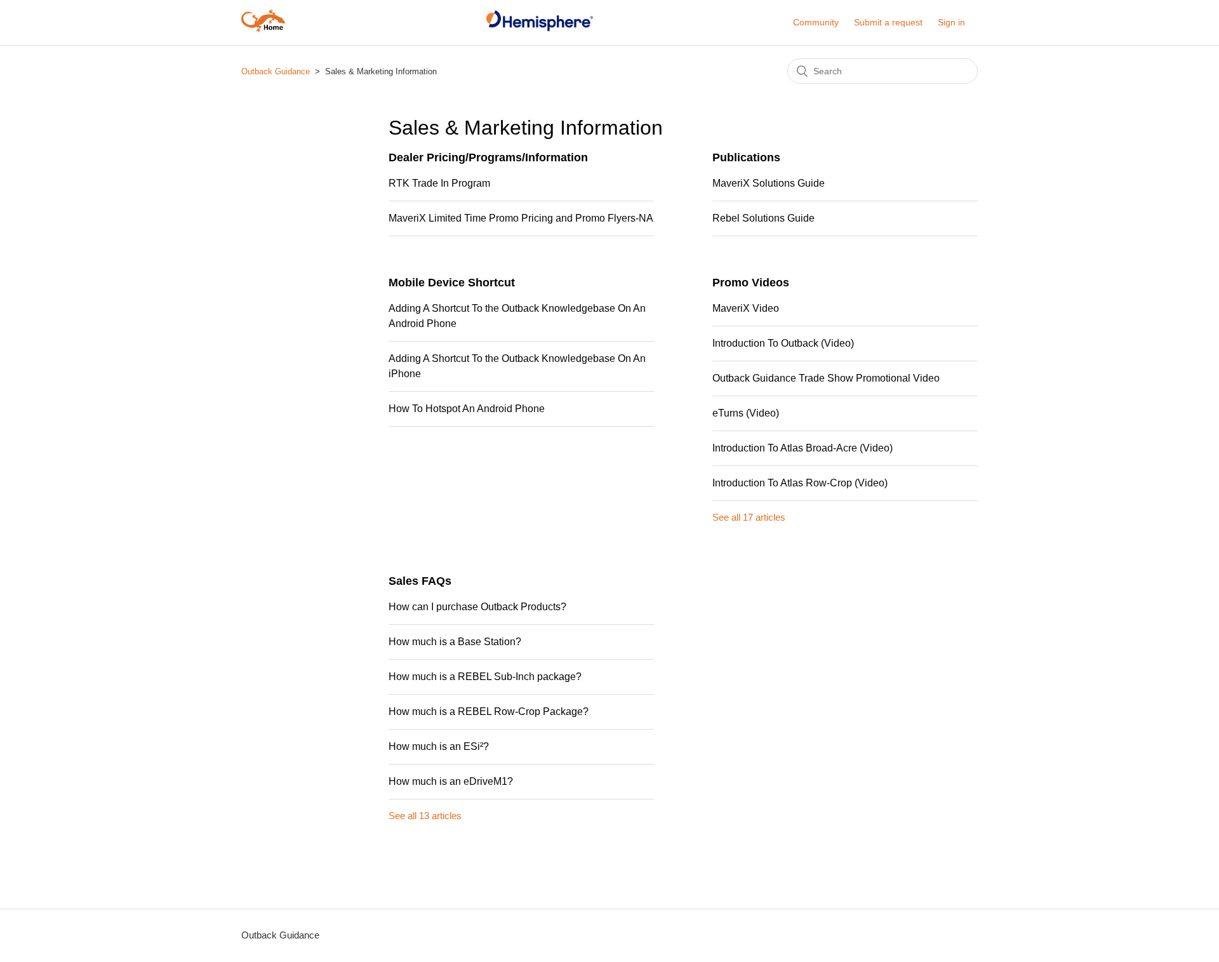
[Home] (263, 28)
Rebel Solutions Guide (763, 218)
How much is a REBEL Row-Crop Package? (489, 711)
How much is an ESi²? (439, 746)
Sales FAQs (420, 581)
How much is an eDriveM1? (451, 781)
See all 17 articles (748, 517)
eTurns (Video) (745, 413)
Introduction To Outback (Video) (783, 343)
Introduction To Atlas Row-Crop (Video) (800, 483)
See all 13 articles (425, 815)
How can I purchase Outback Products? (477, 606)
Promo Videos (750, 282)
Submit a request (888, 22)
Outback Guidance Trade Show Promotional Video (826, 378)
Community (816, 22)
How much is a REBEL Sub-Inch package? (485, 676)
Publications (746, 157)
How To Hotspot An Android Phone (467, 408)
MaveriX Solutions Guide (768, 183)
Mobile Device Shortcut (452, 282)
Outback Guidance (275, 71)
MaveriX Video (745, 308)
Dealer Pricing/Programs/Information (488, 157)
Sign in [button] (951, 22)
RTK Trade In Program (439, 183)
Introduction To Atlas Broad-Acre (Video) (802, 448)
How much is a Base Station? (455, 641)
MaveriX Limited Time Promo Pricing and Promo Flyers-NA (521, 218)
